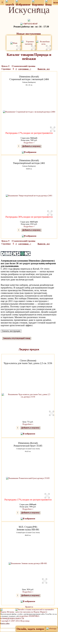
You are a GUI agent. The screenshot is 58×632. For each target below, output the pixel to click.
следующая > (24, 69)
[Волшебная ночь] (43, 42)
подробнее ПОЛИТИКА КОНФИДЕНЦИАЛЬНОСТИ (19, 617)
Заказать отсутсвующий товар (16, 338)
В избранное (30, 152)
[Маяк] (13, 43)
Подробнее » (29, 142)
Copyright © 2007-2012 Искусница (14, 621)
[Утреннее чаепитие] (28, 42)
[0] (38, 2)
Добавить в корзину (31, 146)
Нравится (29, 607)
